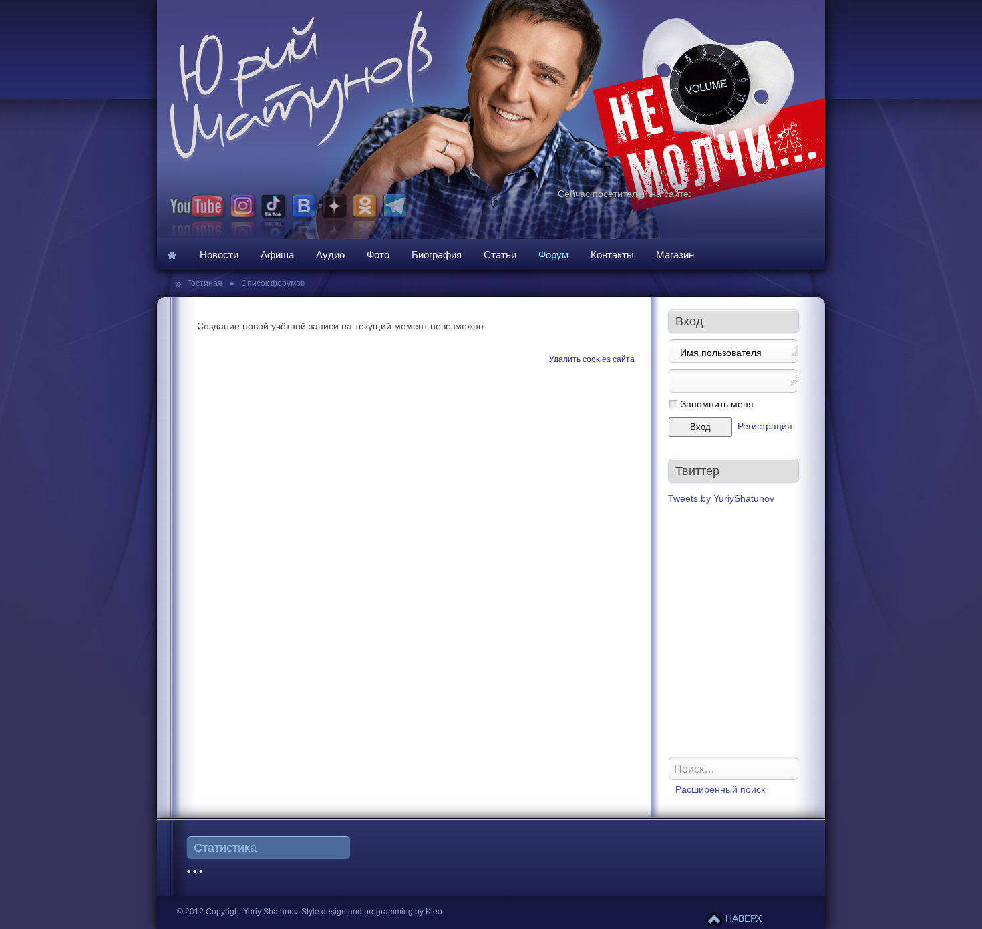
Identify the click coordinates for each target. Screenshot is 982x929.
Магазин (675, 254)
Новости (219, 254)
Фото (378, 254)
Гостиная (205, 283)
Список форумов (272, 283)
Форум (553, 254)
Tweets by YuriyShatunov (721, 499)
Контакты (612, 254)
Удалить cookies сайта (592, 359)
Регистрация (765, 426)
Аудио (330, 254)
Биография (437, 254)
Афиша (277, 254)
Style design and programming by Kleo (371, 911)
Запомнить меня (717, 404)
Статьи (500, 254)
